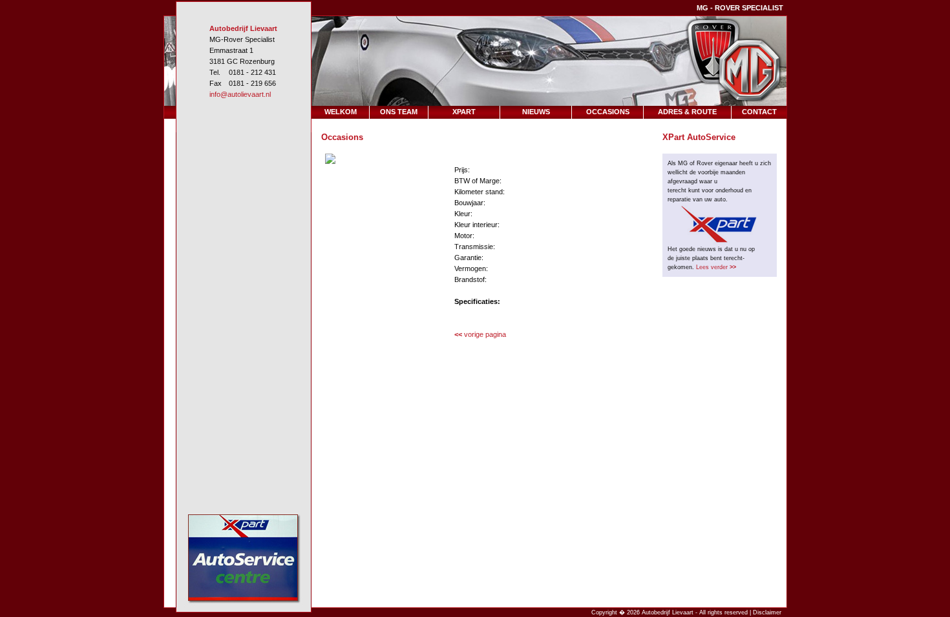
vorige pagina (480, 334)
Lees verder (716, 267)
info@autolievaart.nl (240, 94)
